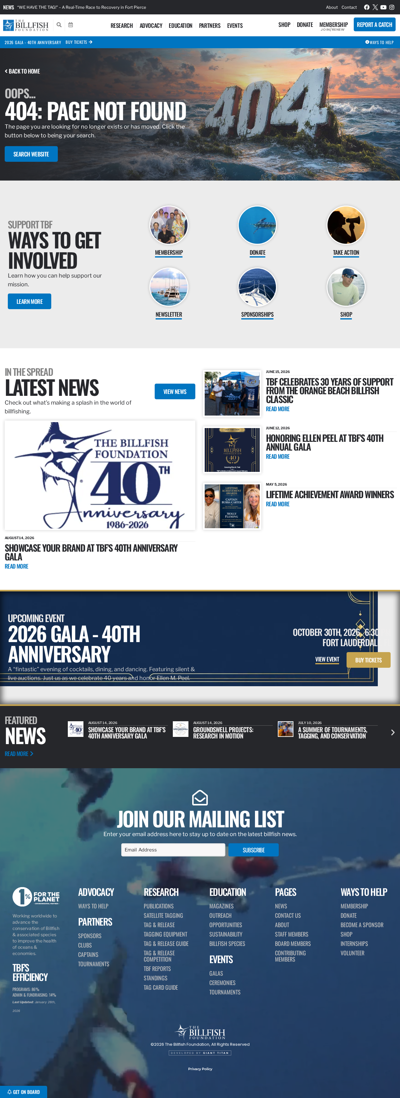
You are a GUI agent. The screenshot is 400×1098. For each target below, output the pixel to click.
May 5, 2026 (276, 484)
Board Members (293, 943)
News (8, 7)
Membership (333, 24)
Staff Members (291, 934)
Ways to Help (93, 906)
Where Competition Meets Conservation (330, 732)
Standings (156, 978)
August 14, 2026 (19, 538)
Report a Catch (374, 24)
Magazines (221, 906)
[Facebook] (366, 7)
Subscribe (254, 850)
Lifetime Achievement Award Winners (330, 494)
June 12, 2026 (278, 428)
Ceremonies (222, 982)
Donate (305, 24)
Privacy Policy (200, 1069)
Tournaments (93, 964)
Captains (88, 954)
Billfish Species (227, 943)
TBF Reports (157, 968)
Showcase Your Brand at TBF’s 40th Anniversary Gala (91, 552)
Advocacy (151, 25)
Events (235, 25)
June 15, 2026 (278, 372)
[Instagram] (391, 7)
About (332, 7)
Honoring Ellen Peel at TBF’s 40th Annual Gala (324, 442)
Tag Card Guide (161, 987)
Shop (284, 24)
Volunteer (352, 953)
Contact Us (288, 915)
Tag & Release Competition (159, 956)
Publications (159, 906)
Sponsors (90, 936)
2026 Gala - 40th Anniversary (33, 42)
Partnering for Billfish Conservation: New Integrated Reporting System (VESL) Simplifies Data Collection (117, 7)
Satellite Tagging (163, 915)
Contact (349, 7)
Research (122, 25)
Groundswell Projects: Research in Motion (118, 732)
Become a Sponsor (362, 925)
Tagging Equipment (165, 934)
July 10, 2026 (205, 723)
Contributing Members (290, 956)
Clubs (85, 945)
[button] (393, 732)
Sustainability (225, 934)
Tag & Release (159, 925)
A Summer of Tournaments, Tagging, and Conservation (227, 732)
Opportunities (225, 925)
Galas (216, 973)
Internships (354, 943)
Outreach (220, 915)
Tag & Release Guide (166, 943)
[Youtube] (383, 7)
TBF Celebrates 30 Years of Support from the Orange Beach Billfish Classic (329, 390)
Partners (210, 25)
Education (180, 25)
